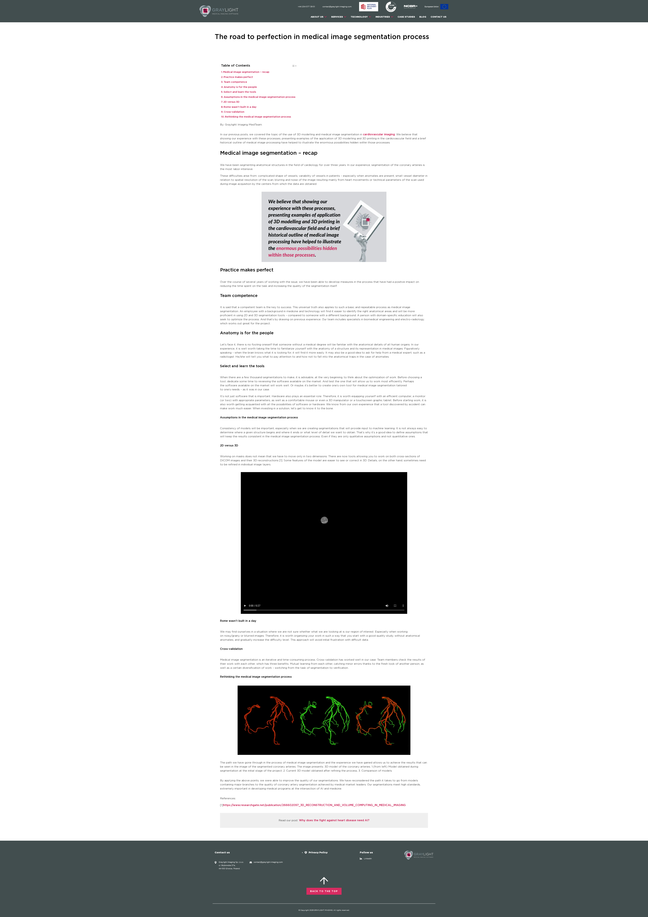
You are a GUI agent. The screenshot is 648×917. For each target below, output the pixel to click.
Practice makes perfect (238, 77)
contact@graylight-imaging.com (337, 7)
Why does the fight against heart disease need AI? (334, 820)
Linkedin (368, 859)
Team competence (235, 82)
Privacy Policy (318, 852)
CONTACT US (438, 17)
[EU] (437, 7)
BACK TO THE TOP (324, 891)
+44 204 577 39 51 (306, 7)
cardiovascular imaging (379, 134)
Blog (422, 17)
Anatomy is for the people (240, 87)
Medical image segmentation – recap (246, 72)
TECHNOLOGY (359, 17)
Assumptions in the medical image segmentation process (259, 97)
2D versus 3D (231, 102)
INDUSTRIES (382, 17)
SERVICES (337, 17)
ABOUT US (317, 17)
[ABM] (369, 7)
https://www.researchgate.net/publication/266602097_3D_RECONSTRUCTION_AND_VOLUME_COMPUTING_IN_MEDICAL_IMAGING (314, 805)
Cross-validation (234, 112)
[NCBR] (411, 7)
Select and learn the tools (240, 92)
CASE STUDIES (406, 17)
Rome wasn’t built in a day (240, 107)
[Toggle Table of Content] (292, 66)
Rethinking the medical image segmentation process (258, 117)
